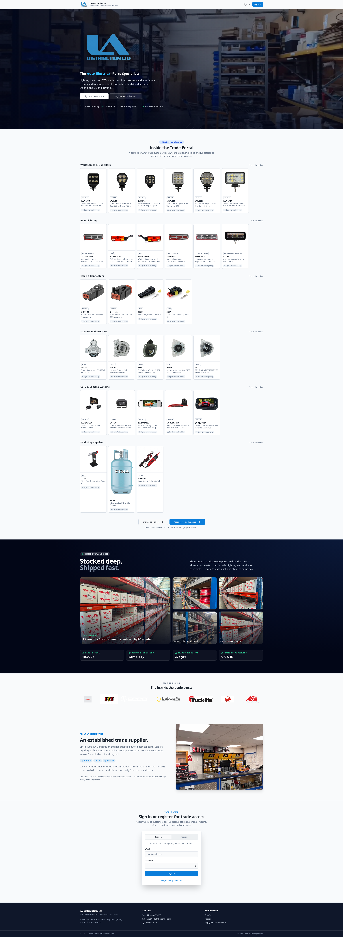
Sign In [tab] (158, 837)
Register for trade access (185, 522)
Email (147, 849)
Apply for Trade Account (215, 922)
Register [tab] (184, 837)
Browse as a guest (151, 522)
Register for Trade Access (126, 96)
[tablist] (171, 837)
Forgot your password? (171, 880)
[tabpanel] (171, 863)
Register (258, 4)
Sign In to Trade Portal (94, 96)
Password (149, 860)
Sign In (246, 4)
